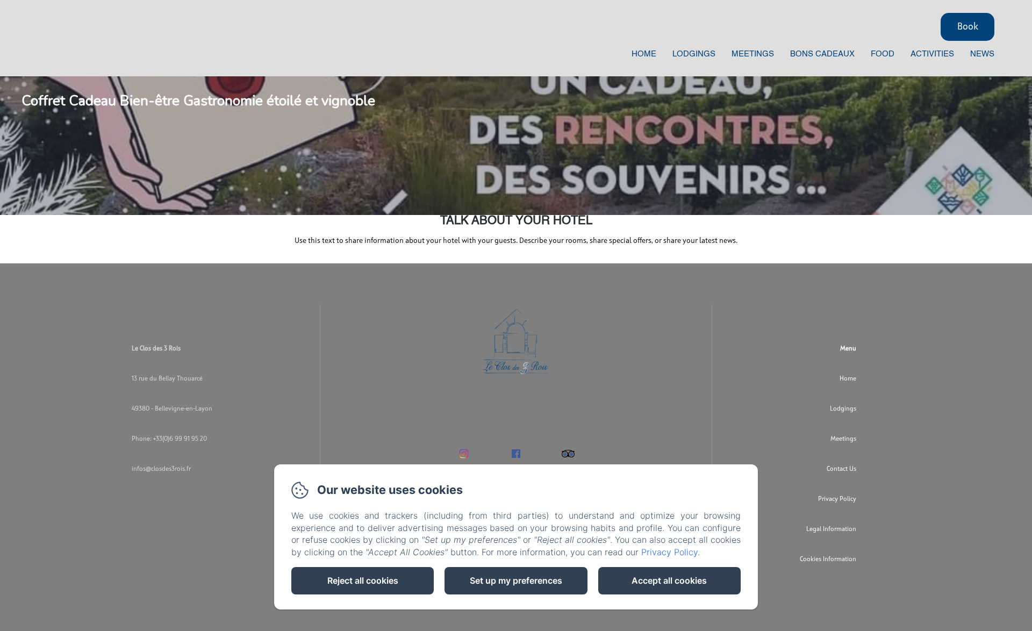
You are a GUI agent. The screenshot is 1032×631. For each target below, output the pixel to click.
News (982, 54)
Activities (932, 54)
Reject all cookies (362, 580)
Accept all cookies (669, 580)
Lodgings (693, 54)
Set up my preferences (516, 580)
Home (644, 54)
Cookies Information (828, 559)
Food (882, 54)
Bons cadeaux (822, 54)
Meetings (753, 54)
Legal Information (831, 529)
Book (967, 27)
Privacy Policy (837, 499)
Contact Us (841, 469)
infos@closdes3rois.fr (161, 469)
